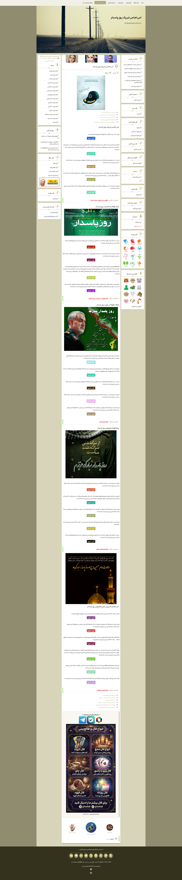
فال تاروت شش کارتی (52, 98)
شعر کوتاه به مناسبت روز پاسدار (107, 115)
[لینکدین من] (71, 855)
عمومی (108, 839)
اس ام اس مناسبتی (100, 2)
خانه (142, 2)
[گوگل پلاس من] (81, 855)
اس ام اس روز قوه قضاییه (109, 695)
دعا (140, 180)
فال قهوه (139, 127)
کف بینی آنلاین (137, 149)
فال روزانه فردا (54, 212)
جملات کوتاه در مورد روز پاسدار (108, 117)
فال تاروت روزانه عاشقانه (51, 114)
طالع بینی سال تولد (136, 306)
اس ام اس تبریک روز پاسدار (126, 17)
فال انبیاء (138, 113)
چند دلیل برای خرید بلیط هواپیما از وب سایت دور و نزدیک (50, 148)
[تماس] (91, 855)
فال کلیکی (138, 194)
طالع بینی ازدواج (137, 163)
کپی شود (91, 138)
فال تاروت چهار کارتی (52, 90)
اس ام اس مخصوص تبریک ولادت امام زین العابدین (133, 81)
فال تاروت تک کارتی (53, 82)
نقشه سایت (85, 866)
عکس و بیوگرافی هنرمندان (51, 216)
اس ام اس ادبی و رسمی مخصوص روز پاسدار (105, 122)
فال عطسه (55, 198)
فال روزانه (120, 2)
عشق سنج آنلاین (137, 208)
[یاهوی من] (111, 855)
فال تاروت (128, 2)
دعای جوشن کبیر (136, 176)
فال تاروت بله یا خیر (53, 118)
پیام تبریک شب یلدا (53, 175)
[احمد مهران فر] (110, 59)
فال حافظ (136, 2)
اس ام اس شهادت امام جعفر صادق (107, 707)
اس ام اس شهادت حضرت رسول (107, 697)
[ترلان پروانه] (91, 59)
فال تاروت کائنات (53, 78)
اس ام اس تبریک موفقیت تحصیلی (132, 68)
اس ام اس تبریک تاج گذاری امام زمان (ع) (105, 704)
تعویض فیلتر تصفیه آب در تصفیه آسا (50, 137)
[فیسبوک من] (101, 855)
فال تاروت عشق (54, 110)
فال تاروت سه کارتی (52, 86)
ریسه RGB (138, 222)
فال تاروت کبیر (54, 74)
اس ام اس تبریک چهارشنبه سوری (132, 72)
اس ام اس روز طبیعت (110, 700)
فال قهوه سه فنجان (136, 131)
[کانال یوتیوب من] (76, 855)
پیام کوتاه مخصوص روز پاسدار (108, 119)
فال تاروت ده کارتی (53, 106)
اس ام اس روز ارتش (136, 86)
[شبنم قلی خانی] (72, 59)
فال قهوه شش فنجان (136, 135)
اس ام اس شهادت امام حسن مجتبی (107, 702)
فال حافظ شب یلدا (53, 171)
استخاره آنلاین (111, 2)
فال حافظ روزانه (54, 167)
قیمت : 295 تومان (49, 58)
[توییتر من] (86, 855)
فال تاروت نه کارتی (53, 102)
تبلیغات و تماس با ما (88, 2)
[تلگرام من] (106, 855)
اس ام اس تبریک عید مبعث (134, 76)
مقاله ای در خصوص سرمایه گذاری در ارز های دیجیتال (50, 143)
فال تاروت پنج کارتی (53, 94)
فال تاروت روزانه (53, 71)
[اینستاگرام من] (96, 855)
